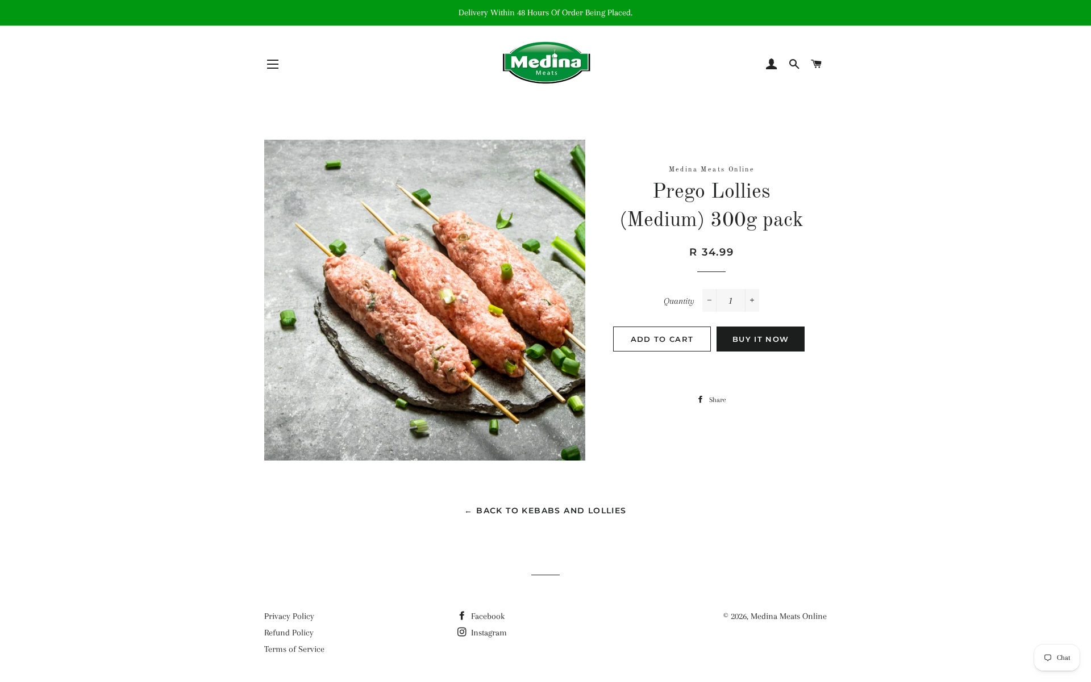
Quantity (679, 301)
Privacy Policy (289, 616)
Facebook (487, 616)
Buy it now (760, 339)
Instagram (488, 632)
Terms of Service (294, 649)
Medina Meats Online (789, 616)
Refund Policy (289, 632)
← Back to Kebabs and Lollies (545, 510)
